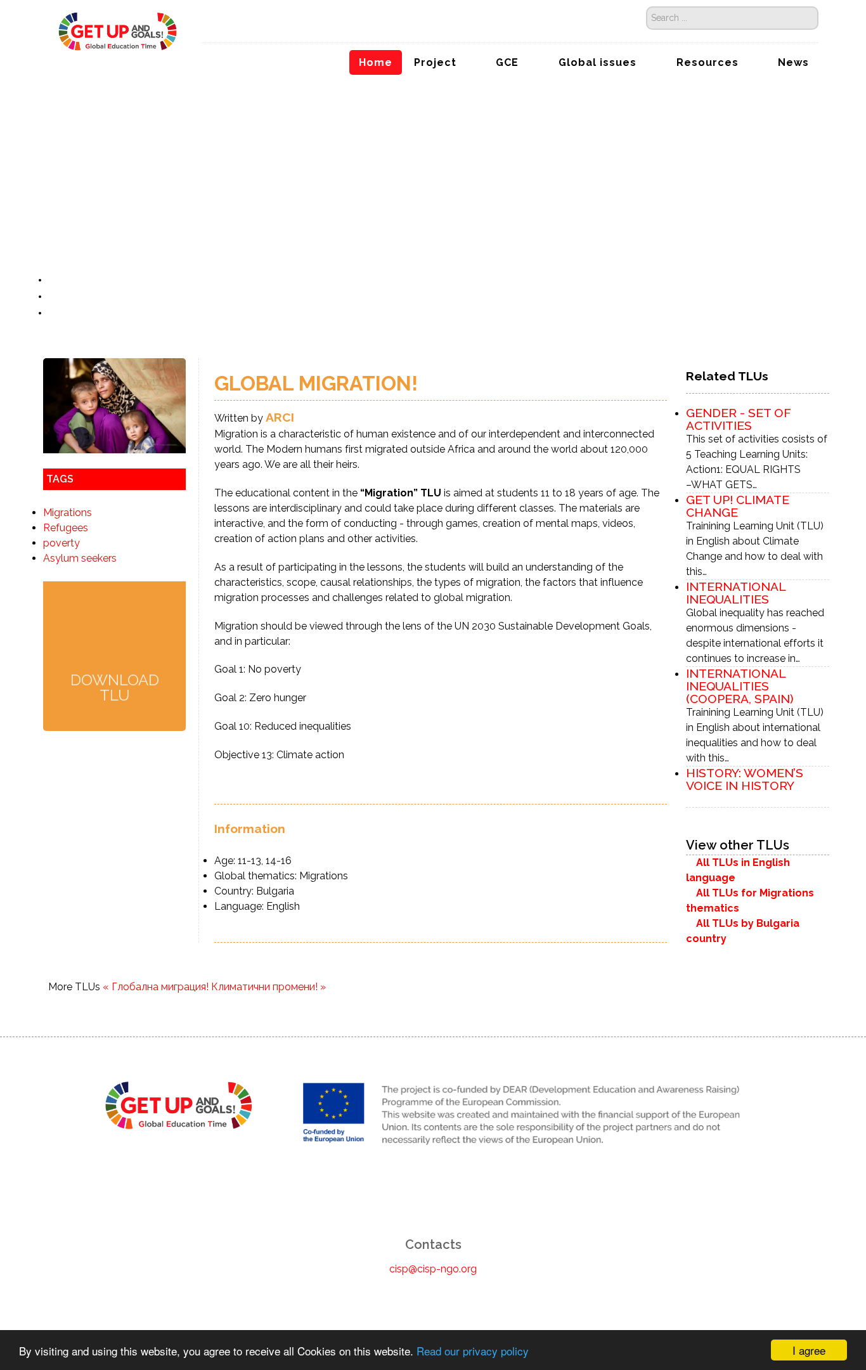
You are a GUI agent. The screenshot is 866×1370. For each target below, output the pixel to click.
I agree (808, 1350)
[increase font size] (69, 280)
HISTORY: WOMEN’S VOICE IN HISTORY (744, 779)
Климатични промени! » (268, 987)
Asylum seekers (80, 558)
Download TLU (114, 687)
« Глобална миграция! (156, 987)
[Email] (54, 313)
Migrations (67, 513)
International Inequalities (735, 592)
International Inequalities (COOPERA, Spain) (740, 686)
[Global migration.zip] (114, 634)
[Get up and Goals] (118, 30)
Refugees (65, 528)
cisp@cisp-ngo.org (433, 1269)
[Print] (54, 296)
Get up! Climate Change (737, 506)
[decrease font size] (55, 280)
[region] (433, 152)
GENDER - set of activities (738, 419)
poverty (61, 543)
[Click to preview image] (114, 405)
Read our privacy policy (473, 1351)
